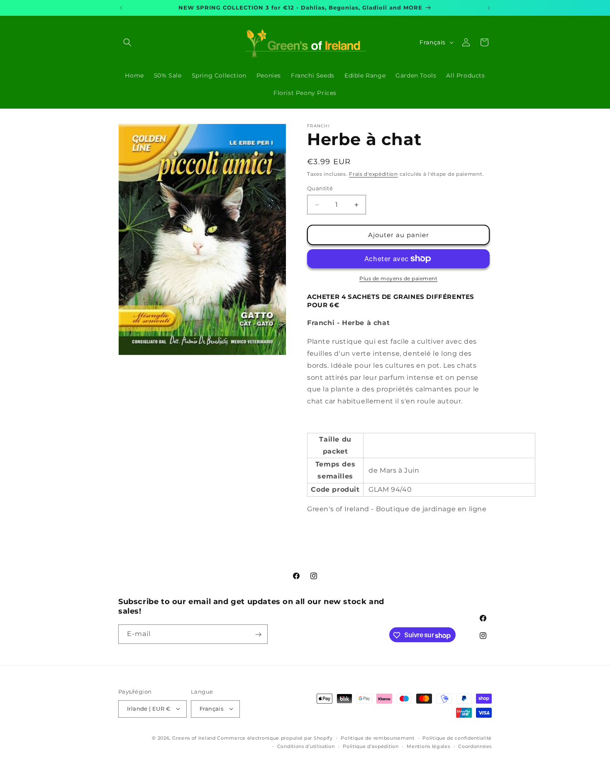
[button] (127, 42)
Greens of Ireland (194, 737)
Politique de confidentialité (457, 737)
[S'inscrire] (258, 634)
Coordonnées (475, 746)
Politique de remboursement (377, 737)
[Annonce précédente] (121, 8)
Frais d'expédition (373, 174)
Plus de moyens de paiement (398, 278)
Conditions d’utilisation (306, 746)
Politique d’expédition (370, 746)
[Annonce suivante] (489, 8)
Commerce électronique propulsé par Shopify (274, 737)
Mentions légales (428, 746)
